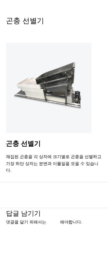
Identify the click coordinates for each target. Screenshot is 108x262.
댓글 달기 (15, 31)
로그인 (53, 222)
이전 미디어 (54, 192)
